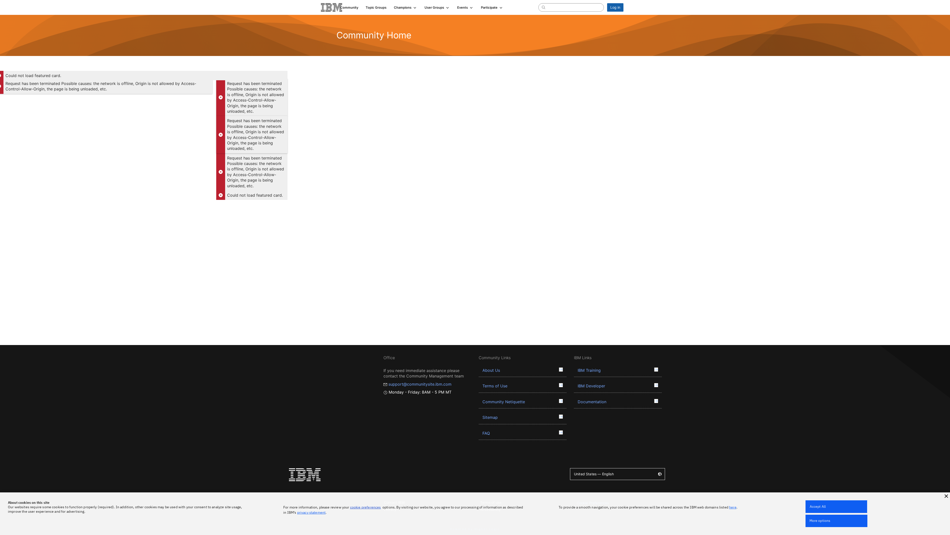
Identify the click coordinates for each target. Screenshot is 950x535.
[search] (543, 7)
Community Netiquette (503, 401)
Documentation (592, 401)
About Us (491, 370)
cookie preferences (365, 507)
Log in (615, 7)
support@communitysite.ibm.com (419, 384)
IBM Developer (591, 385)
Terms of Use (494, 385)
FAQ (486, 433)
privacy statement (311, 512)
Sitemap (490, 417)
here (732, 507)
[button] (405, 7)
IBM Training (589, 370)
